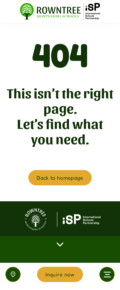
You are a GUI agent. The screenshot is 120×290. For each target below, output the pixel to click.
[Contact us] (13, 274)
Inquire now (60, 274)
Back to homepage (60, 177)
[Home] (60, 11)
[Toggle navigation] (107, 274)
